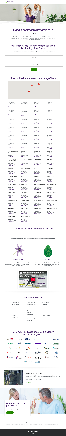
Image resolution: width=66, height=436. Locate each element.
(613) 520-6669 (49, 205)
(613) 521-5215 (36, 106)
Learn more (28, 382)
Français (59, 2)
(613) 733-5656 (36, 189)
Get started (10, 412)
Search (34, 69)
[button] (32, 86)
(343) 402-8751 (49, 213)
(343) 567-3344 (24, 181)
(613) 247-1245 (49, 189)
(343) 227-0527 (11, 106)
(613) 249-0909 (11, 189)
